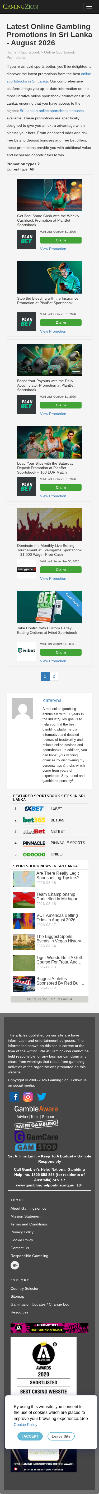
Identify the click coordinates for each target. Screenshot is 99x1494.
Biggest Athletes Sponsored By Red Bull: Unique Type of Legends (59, 980)
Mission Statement (26, 1216)
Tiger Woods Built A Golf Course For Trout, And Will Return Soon (61, 959)
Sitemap (17, 1296)
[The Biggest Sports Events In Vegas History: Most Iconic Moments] (24, 942)
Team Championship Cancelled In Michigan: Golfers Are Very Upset (57, 896)
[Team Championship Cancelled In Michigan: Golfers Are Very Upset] (24, 900)
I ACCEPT (30, 1436)
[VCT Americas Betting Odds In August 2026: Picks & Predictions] (24, 921)
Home (12, 52)
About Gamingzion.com (30, 1208)
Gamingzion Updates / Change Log (40, 1304)
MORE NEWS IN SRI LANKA (49, 999)
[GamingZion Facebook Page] (14, 1096)
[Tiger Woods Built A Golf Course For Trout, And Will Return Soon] (24, 963)
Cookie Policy (22, 1240)
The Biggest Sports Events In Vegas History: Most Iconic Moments (59, 938)
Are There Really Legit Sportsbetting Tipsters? (57, 875)
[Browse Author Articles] (25, 708)
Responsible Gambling (29, 1256)
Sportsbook (30, 52)
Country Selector (25, 1288)
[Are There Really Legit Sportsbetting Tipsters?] (24, 879)
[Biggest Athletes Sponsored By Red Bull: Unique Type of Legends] (24, 984)
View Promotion (53, 249)
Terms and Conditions (29, 1224)
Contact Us (20, 1248)
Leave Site (61, 1436)
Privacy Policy (22, 1232)
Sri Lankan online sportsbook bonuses (52, 111)
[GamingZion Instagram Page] (28, 1096)
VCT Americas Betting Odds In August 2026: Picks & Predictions (57, 917)
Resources (20, 1312)
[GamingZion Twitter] (41, 1096)
